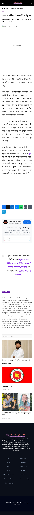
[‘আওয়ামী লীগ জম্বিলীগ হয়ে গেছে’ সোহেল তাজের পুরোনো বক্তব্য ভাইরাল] (17, 402)
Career (9, 462)
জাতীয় (7, 8)
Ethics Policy (23, 475)
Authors (23, 470)
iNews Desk (6, 19)
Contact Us (23, 458)
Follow (27, 222)
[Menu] (3, 3)
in (12, 207)
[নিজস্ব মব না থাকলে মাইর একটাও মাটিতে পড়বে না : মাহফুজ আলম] (17, 349)
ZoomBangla (17, 504)
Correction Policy (8, 479)
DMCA (8, 466)
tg (4, 212)
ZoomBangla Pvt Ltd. (15, 503)
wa (21, 207)
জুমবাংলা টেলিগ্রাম (20, 266)
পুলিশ (30, 153)
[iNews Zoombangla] (17, 3)
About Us (8, 458)
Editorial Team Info (8, 475)
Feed (8, 470)
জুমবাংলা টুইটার (17, 262)
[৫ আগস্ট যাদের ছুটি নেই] (17, 375)
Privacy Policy (23, 466)
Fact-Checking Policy (23, 479)
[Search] (31, 3)
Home (3, 8)
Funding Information (8, 483)
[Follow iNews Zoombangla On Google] (17, 239)
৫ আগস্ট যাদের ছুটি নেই (7, 386)
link (25, 207)
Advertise (23, 462)
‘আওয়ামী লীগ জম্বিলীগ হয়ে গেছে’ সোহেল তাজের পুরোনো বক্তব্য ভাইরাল (16, 414)
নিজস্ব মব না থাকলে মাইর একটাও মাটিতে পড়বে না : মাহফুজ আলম (16, 360)
